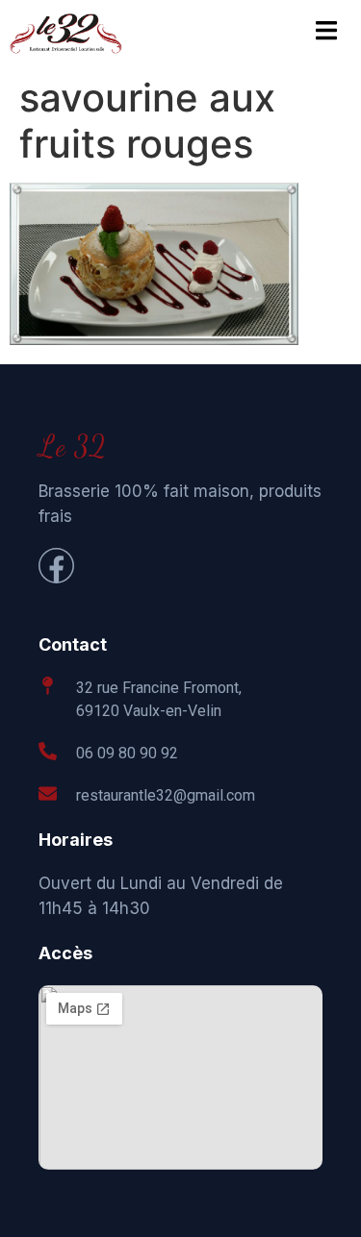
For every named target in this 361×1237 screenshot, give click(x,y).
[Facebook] (56, 565)
